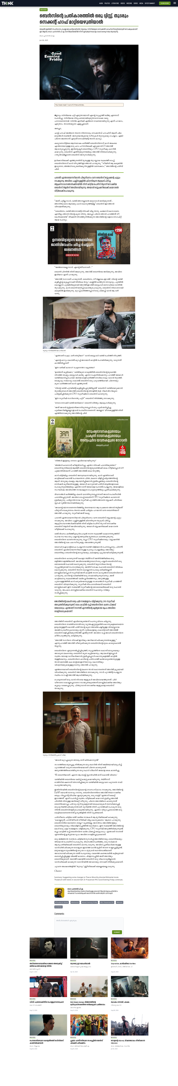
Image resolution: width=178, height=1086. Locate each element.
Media (141, 3)
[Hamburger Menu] (174, 3)
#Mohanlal (75, 902)
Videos (123, 3)
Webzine (129, 3)
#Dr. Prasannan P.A (106, 902)
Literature (115, 3)
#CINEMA (58, 907)
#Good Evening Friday (89, 902)
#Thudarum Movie (61, 902)
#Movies (119, 902)
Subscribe (165, 3)
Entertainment (150, 3)
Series (136, 3)
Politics (107, 3)
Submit (117, 932)
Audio (101, 3)
